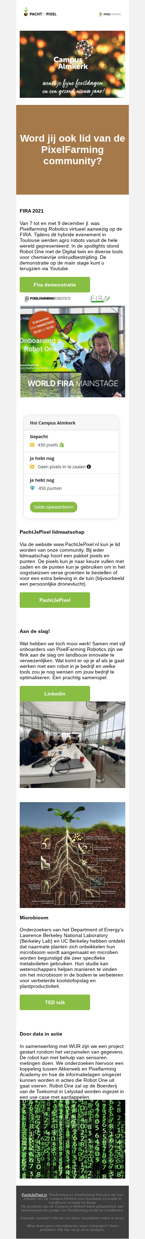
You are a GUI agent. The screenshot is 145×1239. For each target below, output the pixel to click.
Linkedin (54, 693)
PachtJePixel (54, 600)
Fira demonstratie (55, 284)
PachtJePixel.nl (34, 1195)
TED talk (55, 1002)
